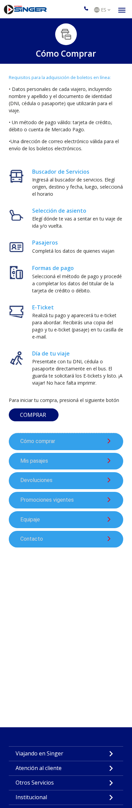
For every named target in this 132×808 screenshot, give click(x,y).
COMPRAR (33, 415)
